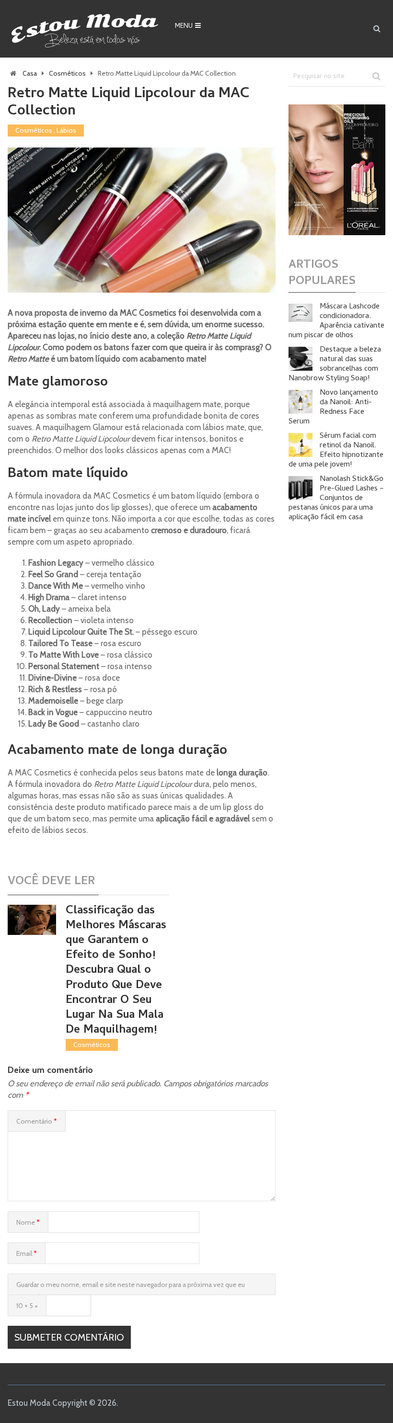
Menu (184, 26)
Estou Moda (29, 1403)
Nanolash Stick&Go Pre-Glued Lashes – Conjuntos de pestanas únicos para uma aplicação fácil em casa (336, 498)
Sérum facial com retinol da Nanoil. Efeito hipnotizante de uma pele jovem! (336, 450)
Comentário (36, 1121)
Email (26, 1253)
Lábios (66, 130)
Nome (28, 1222)
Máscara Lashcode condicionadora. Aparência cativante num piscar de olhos (336, 321)
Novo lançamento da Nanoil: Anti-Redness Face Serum (333, 407)
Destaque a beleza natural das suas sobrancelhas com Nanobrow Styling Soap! (335, 364)
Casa (30, 73)
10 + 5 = (27, 1305)
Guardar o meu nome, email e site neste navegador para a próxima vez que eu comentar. (130, 1287)
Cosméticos (67, 73)
